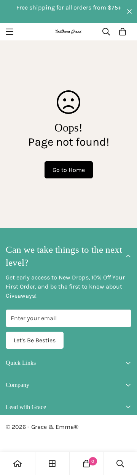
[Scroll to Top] (123, 434)
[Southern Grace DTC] (68, 31)
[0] (122, 31)
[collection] (52, 463)
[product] (17, 463)
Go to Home (69, 169)
